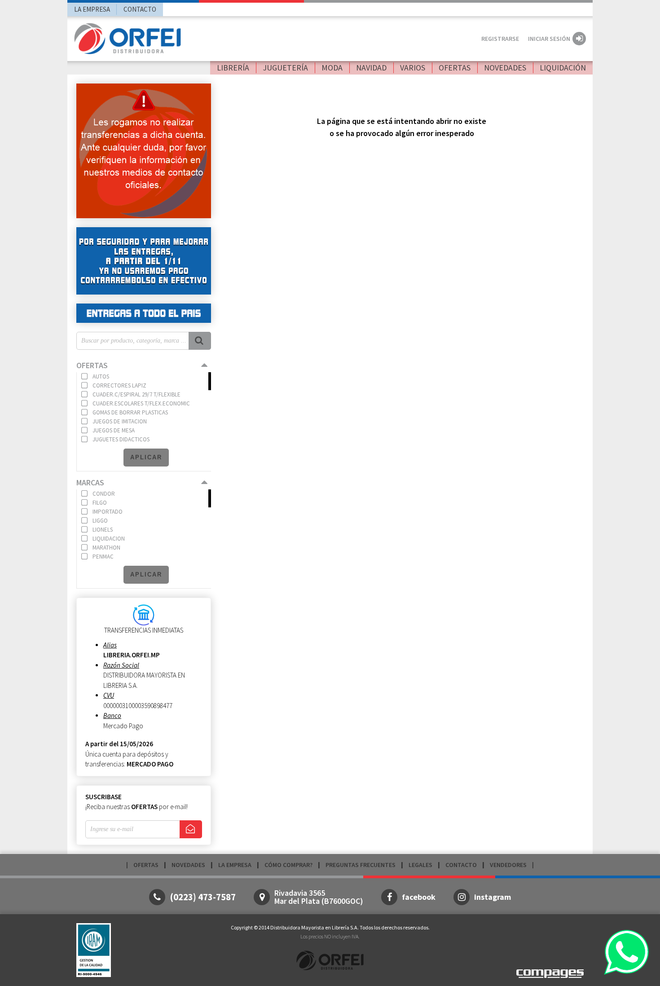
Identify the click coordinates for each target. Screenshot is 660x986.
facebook (419, 897)
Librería (233, 67)
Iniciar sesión (549, 39)
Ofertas (455, 67)
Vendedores (508, 865)
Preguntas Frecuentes (361, 865)
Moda (332, 67)
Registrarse (500, 39)
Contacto (139, 9)
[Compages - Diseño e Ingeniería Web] (550, 972)
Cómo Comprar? (288, 865)
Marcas (90, 482)
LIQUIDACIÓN (563, 67)
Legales (420, 865)
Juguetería (285, 67)
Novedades (505, 67)
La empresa (92, 9)
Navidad (371, 67)
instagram (492, 897)
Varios (412, 67)
